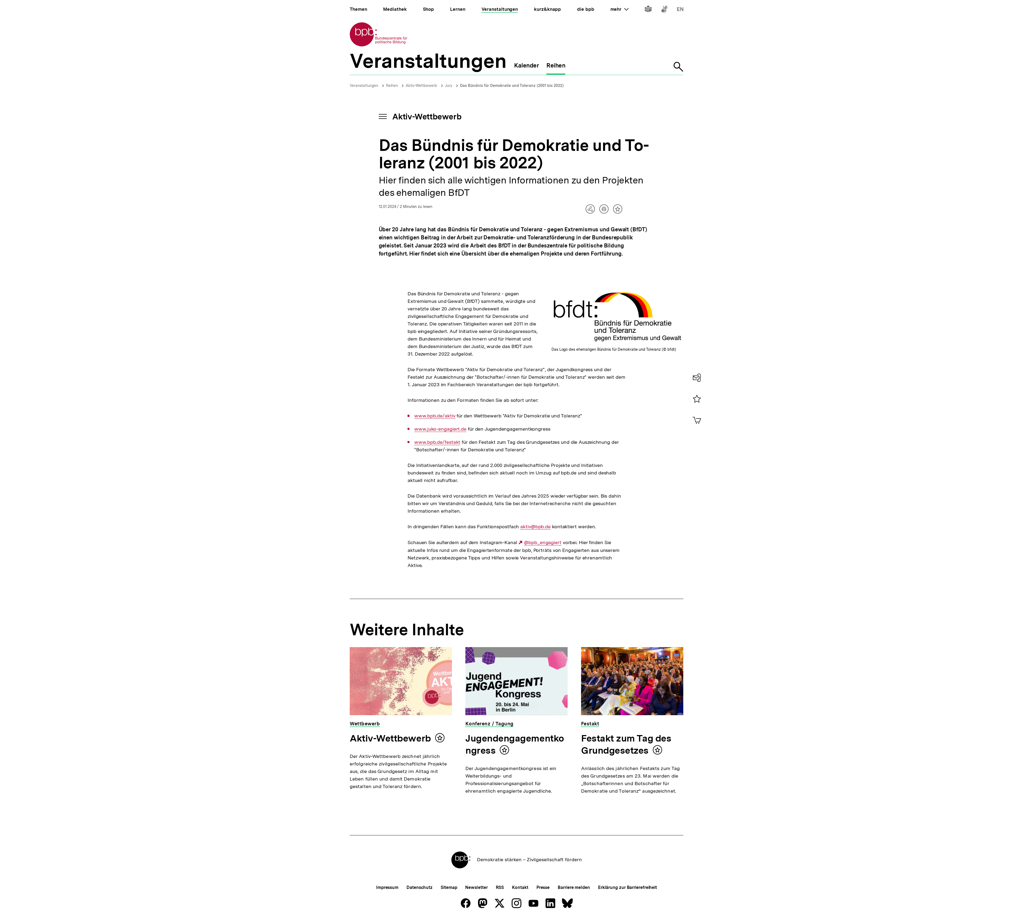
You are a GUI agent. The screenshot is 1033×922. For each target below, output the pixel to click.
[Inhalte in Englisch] (680, 10)
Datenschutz (419, 887)
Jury (448, 85)
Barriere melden (574, 887)
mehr (619, 9)
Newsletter (476, 887)
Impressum (387, 887)
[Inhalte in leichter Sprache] (648, 10)
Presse (543, 887)
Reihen (392, 85)
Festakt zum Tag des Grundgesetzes (626, 744)
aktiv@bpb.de (535, 527)
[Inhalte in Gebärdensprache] (664, 10)
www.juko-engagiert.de (440, 429)
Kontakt (520, 887)
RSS (500, 887)
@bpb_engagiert (542, 542)
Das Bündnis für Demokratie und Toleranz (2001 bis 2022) (512, 85)
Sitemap (449, 887)
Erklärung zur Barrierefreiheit (627, 887)
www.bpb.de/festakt (437, 442)
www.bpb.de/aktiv (434, 416)
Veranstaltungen (364, 85)
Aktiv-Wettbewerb (421, 85)
